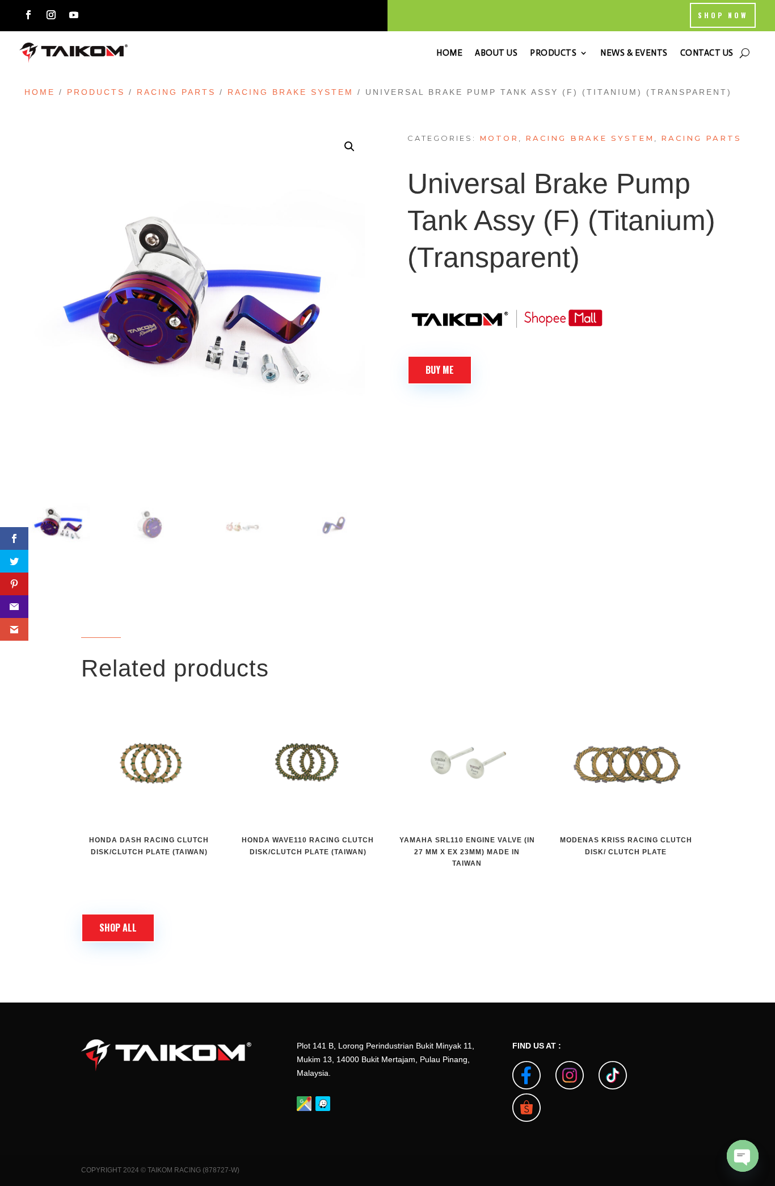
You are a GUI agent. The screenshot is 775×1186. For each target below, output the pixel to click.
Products (96, 92)
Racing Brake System (290, 92)
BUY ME (440, 370)
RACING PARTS (176, 92)
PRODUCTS (553, 53)
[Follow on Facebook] (28, 15)
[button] (349, 146)
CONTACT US (707, 53)
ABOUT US (496, 53)
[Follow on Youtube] (74, 15)
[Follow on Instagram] (51, 15)
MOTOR (499, 138)
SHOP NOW (723, 15)
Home (39, 92)
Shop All (118, 927)
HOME (449, 53)
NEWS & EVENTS (634, 53)
